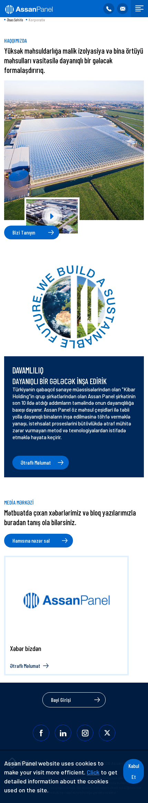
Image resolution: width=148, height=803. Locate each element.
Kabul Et (133, 771)
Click (93, 772)
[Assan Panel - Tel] (108, 8)
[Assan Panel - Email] (122, 8)
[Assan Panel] (28, 8)
